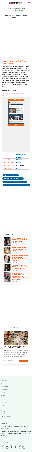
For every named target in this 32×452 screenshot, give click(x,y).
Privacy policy (4, 410)
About (2, 405)
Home (9, 8)
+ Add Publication (5, 416)
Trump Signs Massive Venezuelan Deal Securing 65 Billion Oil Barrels (20, 266)
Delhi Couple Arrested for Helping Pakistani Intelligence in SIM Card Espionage (20, 258)
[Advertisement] (16, 38)
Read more (20, 361)
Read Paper (16, 100)
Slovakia (24, 8)
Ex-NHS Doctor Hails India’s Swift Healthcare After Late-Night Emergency (19, 240)
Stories (3, 383)
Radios (3, 395)
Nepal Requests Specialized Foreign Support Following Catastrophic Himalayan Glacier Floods (19, 276)
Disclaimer (4, 408)
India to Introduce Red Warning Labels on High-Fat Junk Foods (19, 249)
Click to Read (20, 165)
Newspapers (16, 8)
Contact (3, 413)
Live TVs (3, 392)
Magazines (4, 389)
